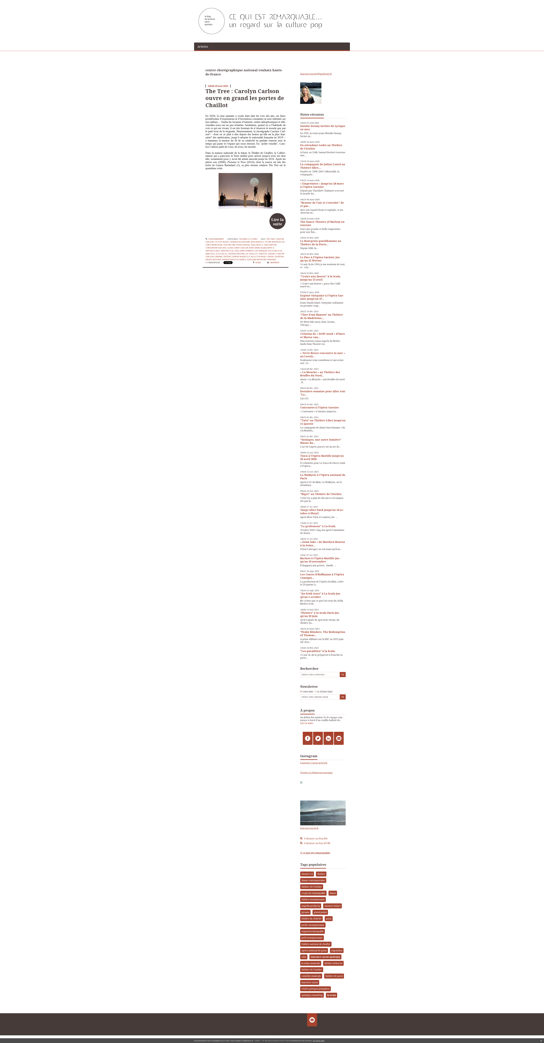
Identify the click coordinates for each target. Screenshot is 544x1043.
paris (329, 918)
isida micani (229, 245)
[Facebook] (308, 738)
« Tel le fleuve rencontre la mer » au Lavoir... (322, 354)
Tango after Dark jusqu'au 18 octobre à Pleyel (322, 511)
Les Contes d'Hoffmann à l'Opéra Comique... (322, 576)
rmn (303, 956)
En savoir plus (318, 1040)
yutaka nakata (243, 245)
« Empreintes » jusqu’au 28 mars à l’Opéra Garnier (322, 185)
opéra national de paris (314, 950)
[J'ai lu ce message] (541, 1040)
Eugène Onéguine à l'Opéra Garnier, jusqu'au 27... (322, 297)
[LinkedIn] (328, 738)
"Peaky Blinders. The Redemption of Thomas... (322, 633)
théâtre (321, 873)
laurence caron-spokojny (325, 956)
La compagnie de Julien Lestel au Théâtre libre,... (322, 166)
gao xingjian (261, 251)
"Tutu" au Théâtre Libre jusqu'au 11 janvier (323, 422)
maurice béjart (332, 905)
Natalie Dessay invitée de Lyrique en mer (322, 127)
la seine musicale (310, 963)
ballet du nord (258, 256)
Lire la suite (277, 221)
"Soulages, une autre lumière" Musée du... (320, 441)
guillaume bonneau (244, 251)
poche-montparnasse (312, 925)
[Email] (339, 738)
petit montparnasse (312, 937)
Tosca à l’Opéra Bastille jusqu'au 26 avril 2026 (322, 457)
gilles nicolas (275, 251)
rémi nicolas (227, 251)
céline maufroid (273, 242)
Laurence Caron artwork (313, 762)
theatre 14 (307, 873)
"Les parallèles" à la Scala (317, 651)
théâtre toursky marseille (236, 256)
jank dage (210, 254)
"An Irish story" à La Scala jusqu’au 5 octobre (320, 595)
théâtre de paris (334, 976)
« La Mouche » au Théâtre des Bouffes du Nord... (320, 373)
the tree (270, 239)
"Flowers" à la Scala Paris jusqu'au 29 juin (320, 614)
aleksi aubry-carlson (237, 248)
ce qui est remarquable (313, 893)
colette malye (221, 242)
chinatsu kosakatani (240, 242)
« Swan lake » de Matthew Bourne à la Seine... (322, 543)
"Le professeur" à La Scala (317, 526)
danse (333, 893)
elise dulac (221, 254)
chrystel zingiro (266, 254)
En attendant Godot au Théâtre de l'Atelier (321, 146)
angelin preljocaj (310, 905)
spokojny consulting (312, 995)
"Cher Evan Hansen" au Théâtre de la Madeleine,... (321, 316)
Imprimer (274, 262)
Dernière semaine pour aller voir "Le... (322, 393)
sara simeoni (270, 245)
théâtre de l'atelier (311, 886)
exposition (336, 950)
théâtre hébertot (333, 963)
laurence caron (309, 982)
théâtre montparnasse (313, 899)
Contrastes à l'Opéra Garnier (319, 407)
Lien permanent (216, 239)
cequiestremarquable (312, 931)
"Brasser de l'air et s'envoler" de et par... (322, 204)
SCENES (254, 239)
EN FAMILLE (244, 239)
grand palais (320, 912)
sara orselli (257, 245)
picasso (305, 912)
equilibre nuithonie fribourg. (262, 259)
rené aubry (254, 248)
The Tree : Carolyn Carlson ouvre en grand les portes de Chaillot (244, 98)
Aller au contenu (10, 2)
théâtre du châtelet (311, 918)
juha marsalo (257, 242)
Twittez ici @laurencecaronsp (316, 772)
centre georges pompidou (315, 988)
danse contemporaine (313, 880)
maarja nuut (266, 248)
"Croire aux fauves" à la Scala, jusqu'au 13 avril (320, 278)
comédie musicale (311, 976)
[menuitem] (203, 46)
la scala (331, 995)
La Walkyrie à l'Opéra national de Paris (322, 476)
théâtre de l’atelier (311, 969)
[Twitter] (318, 738)
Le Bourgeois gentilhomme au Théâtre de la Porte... (320, 242)
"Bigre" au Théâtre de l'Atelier (321, 494)
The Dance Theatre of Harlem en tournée (322, 223)
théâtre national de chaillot (243, 254)
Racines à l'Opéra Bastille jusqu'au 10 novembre (320, 560)
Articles (202, 46)
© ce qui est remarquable (315, 852)
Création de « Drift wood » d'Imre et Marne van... (322, 335)
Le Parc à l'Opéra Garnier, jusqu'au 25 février (320, 259)
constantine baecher (215, 248)
